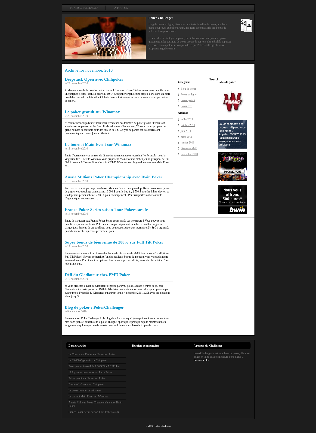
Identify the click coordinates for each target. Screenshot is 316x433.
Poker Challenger (84, 7)
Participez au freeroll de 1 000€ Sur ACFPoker (94, 366)
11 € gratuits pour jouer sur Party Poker (90, 372)
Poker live (186, 106)
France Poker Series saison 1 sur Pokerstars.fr (106, 209)
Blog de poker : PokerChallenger (94, 307)
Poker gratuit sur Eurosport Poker (86, 378)
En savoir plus (201, 360)
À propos (121, 7)
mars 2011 (186, 136)
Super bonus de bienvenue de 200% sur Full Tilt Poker (114, 242)
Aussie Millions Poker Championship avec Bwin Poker (113, 177)
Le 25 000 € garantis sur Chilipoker (87, 360)
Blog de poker (188, 88)
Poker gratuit (188, 100)
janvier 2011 (187, 142)
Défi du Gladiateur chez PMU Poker (97, 274)
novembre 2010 (189, 154)
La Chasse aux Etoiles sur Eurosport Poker (91, 354)
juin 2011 (186, 131)
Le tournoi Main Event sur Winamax (98, 144)
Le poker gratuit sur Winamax (92, 112)
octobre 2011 (188, 125)
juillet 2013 (187, 119)
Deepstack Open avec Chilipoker (94, 79)
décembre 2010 (189, 148)
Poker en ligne (188, 94)
